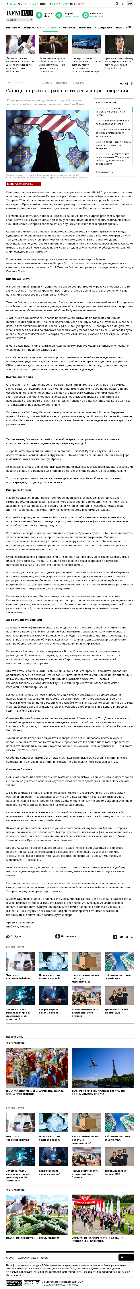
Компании (50, 27)
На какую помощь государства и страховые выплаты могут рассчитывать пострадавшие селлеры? (86, 65)
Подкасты (31, 27)
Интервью (13, 27)
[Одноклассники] (131, 83)
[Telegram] (126, 83)
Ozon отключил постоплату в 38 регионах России (110, 112)
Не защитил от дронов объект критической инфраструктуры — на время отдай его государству (52, 65)
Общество (105, 27)
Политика (86, 27)
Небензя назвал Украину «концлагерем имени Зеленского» (113, 145)
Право (120, 27)
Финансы (68, 27)
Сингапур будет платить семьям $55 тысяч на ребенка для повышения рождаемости (112, 158)
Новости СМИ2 (14, 1036)
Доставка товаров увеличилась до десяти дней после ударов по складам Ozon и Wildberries (20, 65)
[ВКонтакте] (121, 83)
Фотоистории (15, 1043)
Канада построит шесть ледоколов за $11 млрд (113, 122)
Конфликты (77, 82)
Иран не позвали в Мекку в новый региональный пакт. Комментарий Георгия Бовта (119, 63)
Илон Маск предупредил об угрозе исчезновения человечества (113, 133)
